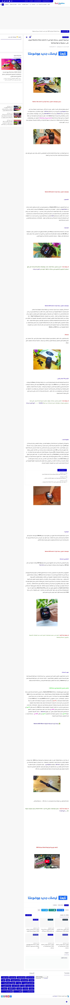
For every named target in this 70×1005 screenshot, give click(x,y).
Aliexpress (43, 711)
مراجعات (33, 4)
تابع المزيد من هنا (30, 403)
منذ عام (66, 928)
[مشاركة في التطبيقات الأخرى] (39, 910)
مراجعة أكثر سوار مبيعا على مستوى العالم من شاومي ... (54, 478)
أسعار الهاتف (5, 977)
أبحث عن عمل (30, 977)
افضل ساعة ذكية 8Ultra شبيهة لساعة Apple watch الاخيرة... (53, 474)
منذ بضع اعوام (62, 472)
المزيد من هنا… (36, 269)
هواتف (19, 991)
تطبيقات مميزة (30, 985)
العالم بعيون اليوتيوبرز (28, 983)
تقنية (49, 4)
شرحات (25, 988)
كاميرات (19, 988)
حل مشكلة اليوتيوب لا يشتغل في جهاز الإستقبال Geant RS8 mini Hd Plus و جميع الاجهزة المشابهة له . (7, 109)
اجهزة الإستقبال (13, 4)
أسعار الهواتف (25, 4)
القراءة (61, 811)
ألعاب (3, 980)
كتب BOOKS (12, 988)
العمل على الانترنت (42, 4)
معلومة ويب (54, 996)
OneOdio (41, 403)
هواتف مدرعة (9, 991)
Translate (46, 978)
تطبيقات (7, 4)
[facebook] (12, 1)
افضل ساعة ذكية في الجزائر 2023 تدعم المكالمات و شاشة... (62, 946)
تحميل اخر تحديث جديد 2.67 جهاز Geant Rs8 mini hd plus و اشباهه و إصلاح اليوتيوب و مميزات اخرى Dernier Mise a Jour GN (7, 116)
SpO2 (52, 216)
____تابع (65, 811)
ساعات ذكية (65, 37)
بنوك (19, 983)
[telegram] (2, 1)
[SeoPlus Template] (68, 996)
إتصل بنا (31, 1)
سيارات (19, 4)
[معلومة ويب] (60, 3)
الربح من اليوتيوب (15, 980)
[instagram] (7, 1)
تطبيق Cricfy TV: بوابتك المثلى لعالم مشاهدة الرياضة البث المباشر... (44, 31)
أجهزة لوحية (12, 977)
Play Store (41, 565)
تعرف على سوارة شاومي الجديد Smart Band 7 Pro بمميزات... (54, 482)
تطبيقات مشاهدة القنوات (9, 983)
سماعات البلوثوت (7, 985)
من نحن (26, 1)
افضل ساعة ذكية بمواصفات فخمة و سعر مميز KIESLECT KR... (32, 946)
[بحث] (3, 4)
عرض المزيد (28, 915)
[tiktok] (5, 1)
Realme (59, 113)
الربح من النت (24, 980)
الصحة (8, 980)
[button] (60, 910)
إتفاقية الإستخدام (37, 1)
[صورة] (17, 108)
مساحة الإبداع (30, 991)
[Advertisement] (35, 18)
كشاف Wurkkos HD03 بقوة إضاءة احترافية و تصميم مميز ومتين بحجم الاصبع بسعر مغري (11, 74)
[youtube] (9, 1)
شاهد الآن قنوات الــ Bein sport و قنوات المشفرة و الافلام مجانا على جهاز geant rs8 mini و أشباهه (7, 123)
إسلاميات (31, 980)
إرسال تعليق (64, 957)
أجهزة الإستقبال (21, 977)
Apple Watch (64, 209)
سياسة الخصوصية (46, 1)
